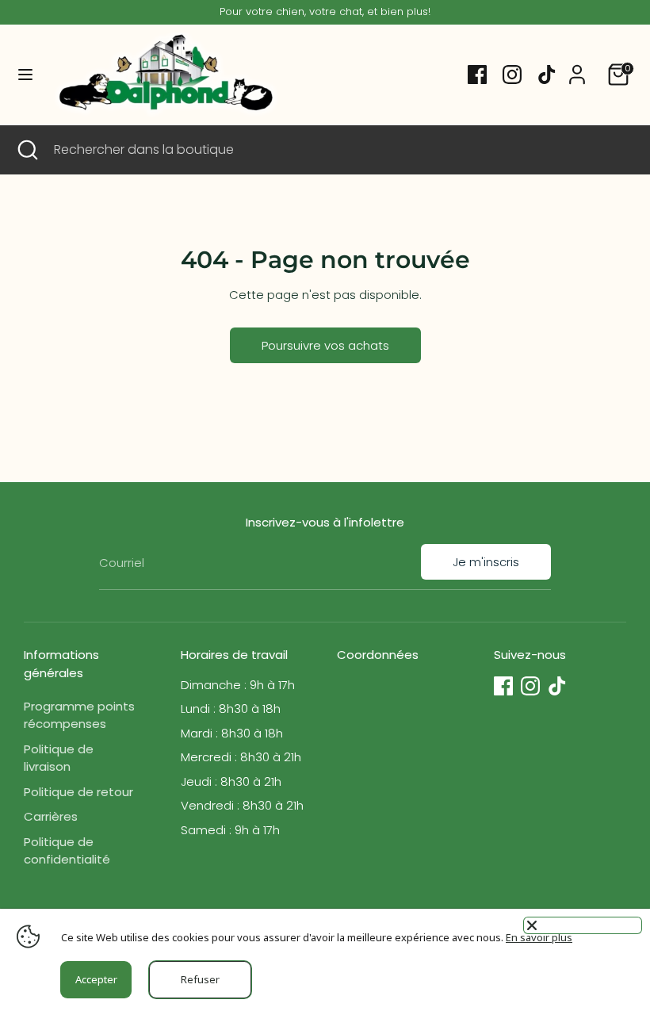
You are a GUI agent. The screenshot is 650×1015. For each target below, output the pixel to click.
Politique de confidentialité (67, 850)
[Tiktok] (546, 74)
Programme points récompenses (79, 715)
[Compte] (577, 67)
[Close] (582, 925)
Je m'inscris (486, 561)
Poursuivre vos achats (325, 345)
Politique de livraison (59, 758)
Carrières (51, 816)
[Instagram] (512, 74)
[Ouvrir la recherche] (27, 150)
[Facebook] (477, 74)
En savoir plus (539, 937)
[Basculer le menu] (25, 74)
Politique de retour (78, 791)
